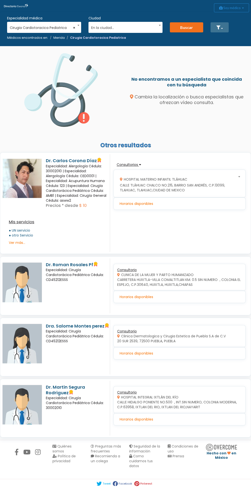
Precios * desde (62, 205)
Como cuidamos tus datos (141, 461)
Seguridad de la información (144, 449)
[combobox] (42, 26)
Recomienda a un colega (105, 458)
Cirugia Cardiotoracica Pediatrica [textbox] (42, 27)
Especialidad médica (24, 18)
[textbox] (124, 27)
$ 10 (83, 205)
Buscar (186, 27)
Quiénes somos (62, 449)
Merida (59, 38)
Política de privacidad (64, 458)
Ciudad (94, 18)
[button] (220, 27)
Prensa (178, 456)
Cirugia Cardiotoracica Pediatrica (98, 38)
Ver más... (17, 242)
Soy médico (232, 8)
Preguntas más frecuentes (106, 449)
